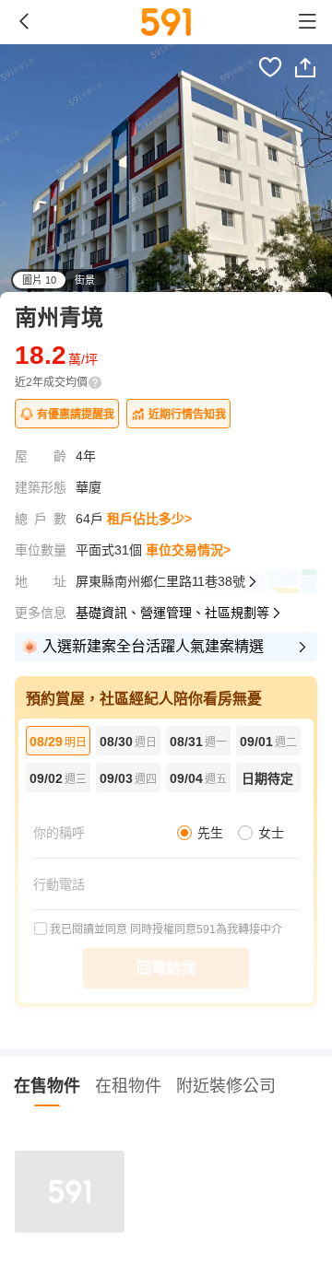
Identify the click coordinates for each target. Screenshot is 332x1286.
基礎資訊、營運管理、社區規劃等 (172, 612)
